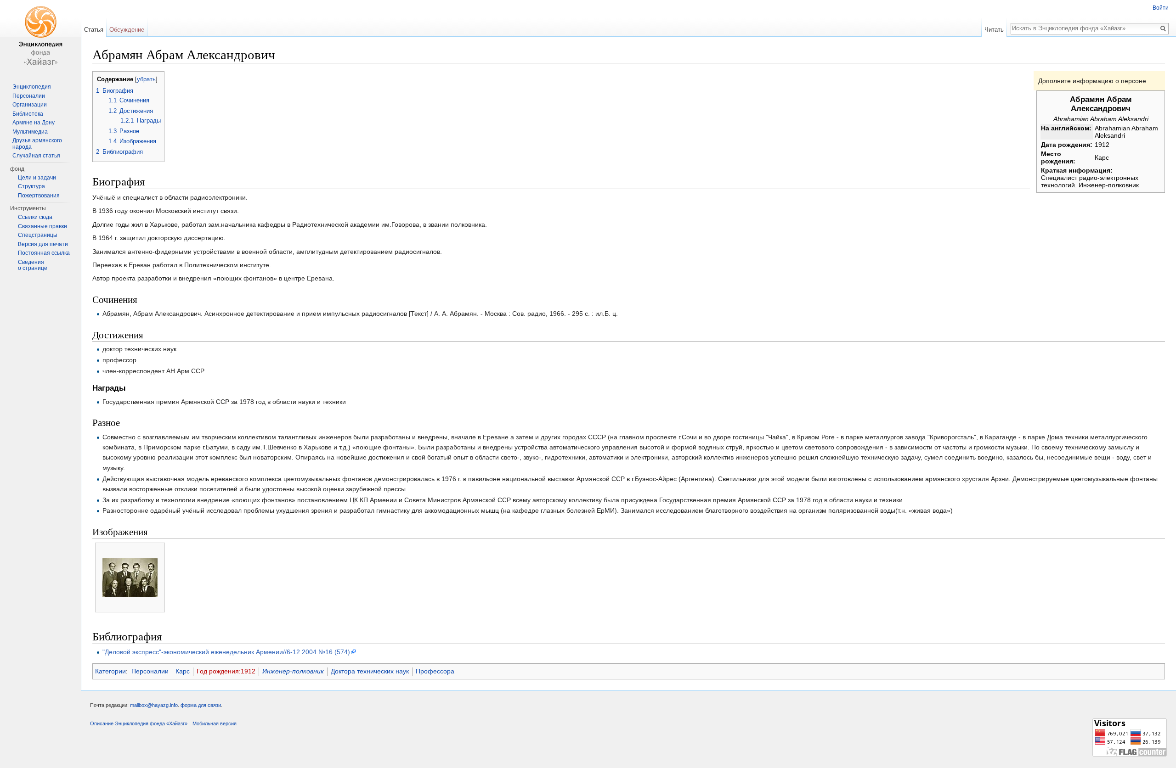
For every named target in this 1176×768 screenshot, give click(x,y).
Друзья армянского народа (37, 143)
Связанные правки (42, 226)
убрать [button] (146, 79)
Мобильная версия (214, 723)
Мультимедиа (30, 132)
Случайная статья (36, 155)
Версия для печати (43, 244)
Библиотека (27, 114)
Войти (1161, 8)
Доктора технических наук (370, 671)
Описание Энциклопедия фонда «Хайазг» (138, 723)
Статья (93, 29)
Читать (994, 29)
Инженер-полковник (293, 671)
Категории (110, 671)
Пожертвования (39, 195)
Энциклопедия (31, 87)
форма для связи (201, 705)
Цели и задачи (37, 177)
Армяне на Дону (33, 122)
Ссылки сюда (35, 217)
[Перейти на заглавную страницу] (40, 36)
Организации (29, 104)
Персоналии (150, 671)
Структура (31, 186)
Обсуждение (126, 29)
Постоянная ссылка (44, 253)
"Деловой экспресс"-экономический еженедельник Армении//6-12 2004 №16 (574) (226, 652)
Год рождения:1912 (226, 671)
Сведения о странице (32, 265)
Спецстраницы (37, 235)
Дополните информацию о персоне (1092, 80)
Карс (182, 671)
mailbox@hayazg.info (154, 705)
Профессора (435, 671)
